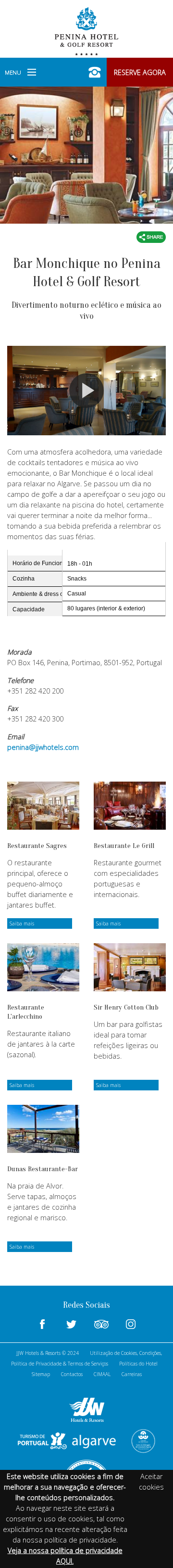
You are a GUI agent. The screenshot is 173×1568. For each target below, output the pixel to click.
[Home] (86, 30)
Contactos (72, 1374)
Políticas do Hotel (138, 1363)
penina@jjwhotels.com (43, 747)
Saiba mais (22, 923)
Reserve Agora (140, 72)
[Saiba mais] (43, 806)
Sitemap (41, 1374)
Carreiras (132, 1374)
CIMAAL (102, 1374)
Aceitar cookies (151, 1482)
